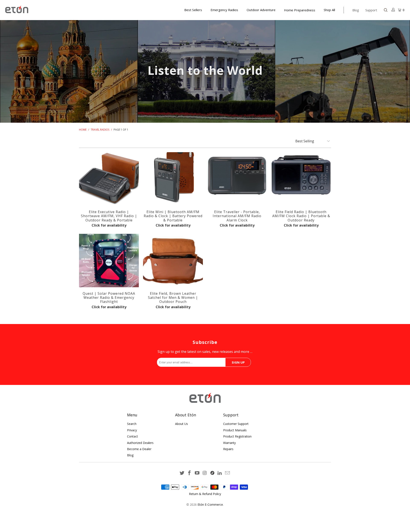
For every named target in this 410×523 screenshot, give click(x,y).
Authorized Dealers (140, 443)
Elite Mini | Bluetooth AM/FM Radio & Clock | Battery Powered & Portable (173, 179)
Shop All (329, 10)
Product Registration (237, 436)
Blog (355, 10)
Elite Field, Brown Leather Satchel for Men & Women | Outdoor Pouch (173, 260)
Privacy (132, 430)
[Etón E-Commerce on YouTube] (197, 473)
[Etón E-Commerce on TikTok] (212, 472)
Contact (132, 436)
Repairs (228, 449)
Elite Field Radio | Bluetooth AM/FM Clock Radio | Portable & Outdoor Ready (301, 179)
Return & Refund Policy (205, 494)
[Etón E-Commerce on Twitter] (182, 473)
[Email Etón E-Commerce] (227, 473)
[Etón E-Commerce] (35, 10)
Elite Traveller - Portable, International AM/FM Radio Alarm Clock (237, 179)
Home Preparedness (299, 10)
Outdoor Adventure (261, 10)
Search (131, 424)
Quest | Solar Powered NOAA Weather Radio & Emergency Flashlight (109, 260)
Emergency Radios (224, 10)
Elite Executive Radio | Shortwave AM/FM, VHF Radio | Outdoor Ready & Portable (109, 179)
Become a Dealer (139, 449)
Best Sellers (193, 10)
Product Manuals (235, 430)
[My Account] (393, 10)
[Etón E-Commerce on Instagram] (205, 473)
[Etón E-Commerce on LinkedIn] (220, 473)
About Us (181, 424)
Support (371, 10)
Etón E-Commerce (210, 504)
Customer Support (236, 424)
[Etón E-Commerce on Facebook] (189, 473)
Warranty (229, 443)
